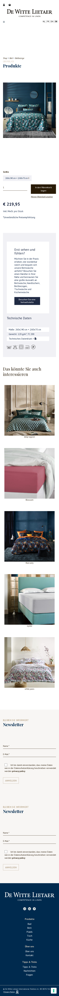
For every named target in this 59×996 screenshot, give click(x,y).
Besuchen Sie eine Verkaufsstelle (27, 301)
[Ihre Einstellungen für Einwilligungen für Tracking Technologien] (54, 991)
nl (44, 21)
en (52, 21)
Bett (29, 927)
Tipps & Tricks (30, 966)
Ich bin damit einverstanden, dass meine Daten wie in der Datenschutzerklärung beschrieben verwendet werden (30, 768)
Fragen (29, 974)
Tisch (29, 935)
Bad (29, 923)
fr (48, 21)
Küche (29, 939)
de (56, 21)
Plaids (30, 931)
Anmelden (11, 780)
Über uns (29, 951)
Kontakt (29, 955)
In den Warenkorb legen (43, 189)
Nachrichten (29, 970)
